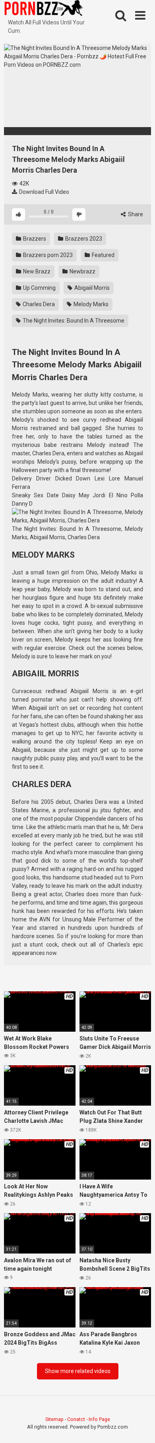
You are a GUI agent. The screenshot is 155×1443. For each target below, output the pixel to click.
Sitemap (54, 1419)
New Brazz (36, 271)
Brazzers (34, 238)
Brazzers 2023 (83, 238)
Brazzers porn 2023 (47, 255)
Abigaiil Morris (91, 288)
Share (135, 214)
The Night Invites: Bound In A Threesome (72, 320)
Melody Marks (90, 304)
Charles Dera (38, 304)
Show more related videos (77, 1371)
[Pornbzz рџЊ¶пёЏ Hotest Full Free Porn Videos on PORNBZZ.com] (43, 9)
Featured (102, 255)
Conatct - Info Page (88, 1419)
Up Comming (39, 288)
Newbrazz (81, 271)
